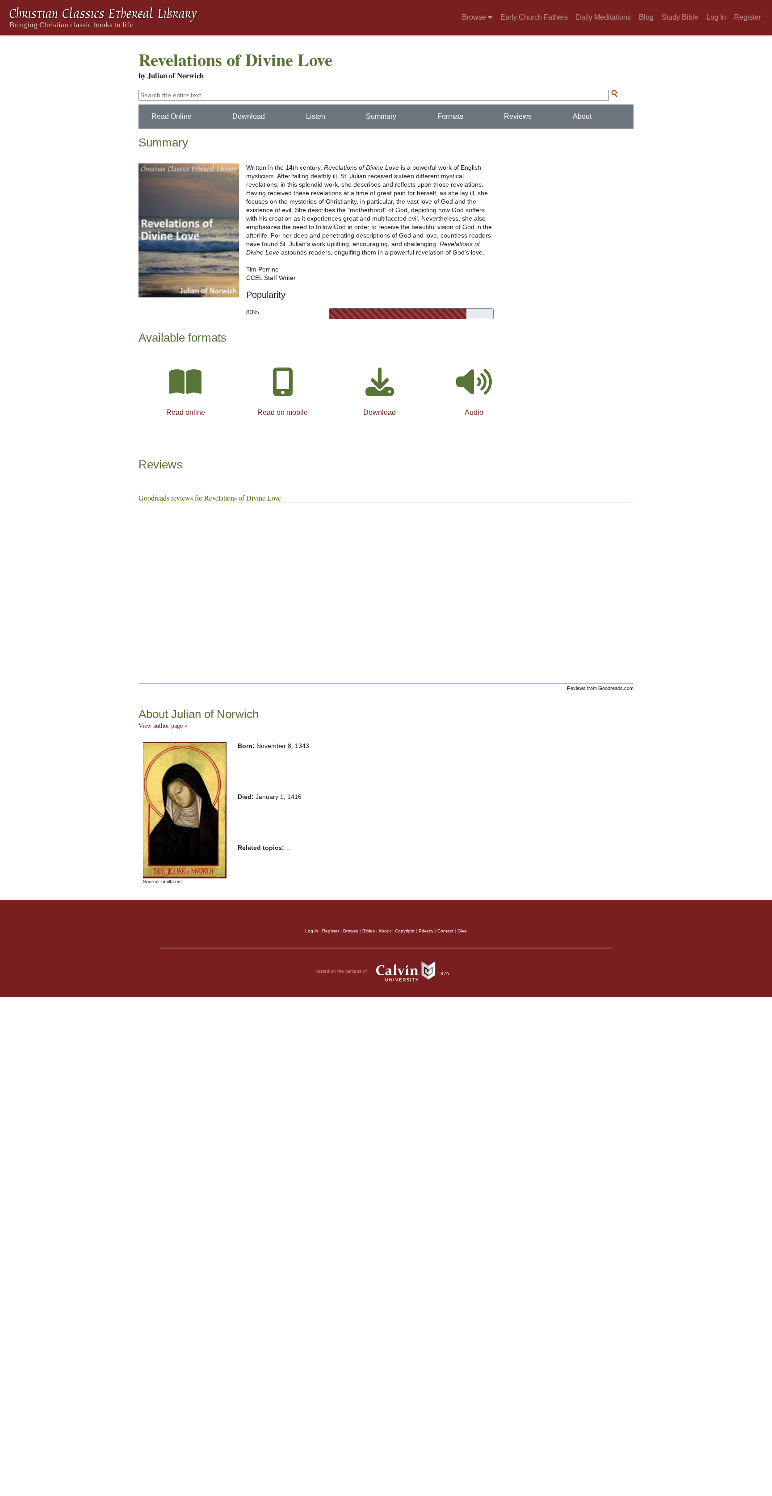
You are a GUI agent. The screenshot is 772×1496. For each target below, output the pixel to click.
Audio (474, 412)
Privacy (426, 930)
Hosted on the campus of (341, 971)
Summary (381, 116)
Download (248, 116)
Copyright (405, 930)
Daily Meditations (603, 17)
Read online (185, 412)
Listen (315, 116)
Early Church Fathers (534, 17)
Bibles (368, 930)
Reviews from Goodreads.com (600, 687)
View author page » (163, 726)
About (582, 116)
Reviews (518, 116)
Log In (716, 17)
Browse (475, 17)
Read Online (171, 116)
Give (462, 930)
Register (747, 17)
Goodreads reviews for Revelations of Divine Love (209, 497)
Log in (311, 930)
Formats (450, 116)
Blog (646, 17)
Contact (445, 930)
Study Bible (680, 17)
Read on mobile (282, 412)
